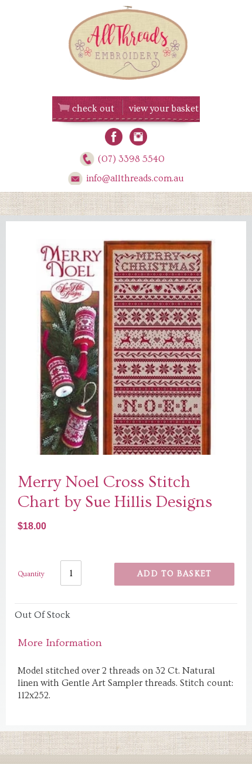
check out (93, 108)
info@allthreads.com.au (135, 178)
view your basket (164, 108)
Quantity (31, 574)
